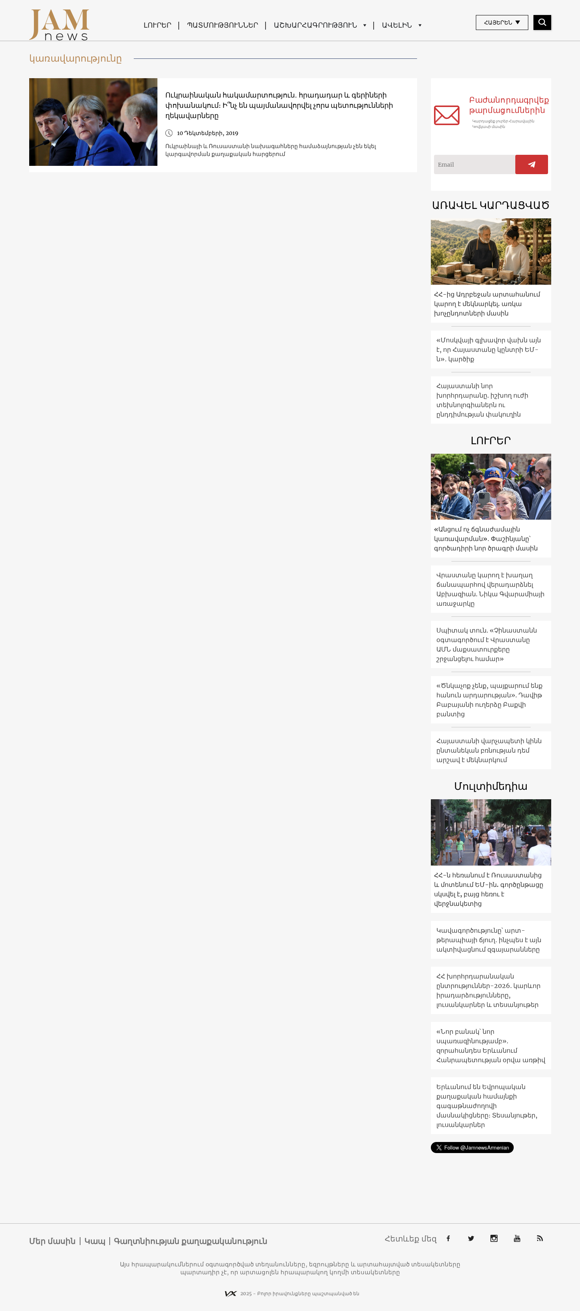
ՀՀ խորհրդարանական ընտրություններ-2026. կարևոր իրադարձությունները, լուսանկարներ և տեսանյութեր (488, 990)
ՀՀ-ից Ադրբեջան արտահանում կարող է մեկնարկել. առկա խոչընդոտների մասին (487, 303)
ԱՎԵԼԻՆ (397, 25)
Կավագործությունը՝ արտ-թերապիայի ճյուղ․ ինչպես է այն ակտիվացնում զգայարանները (488, 939)
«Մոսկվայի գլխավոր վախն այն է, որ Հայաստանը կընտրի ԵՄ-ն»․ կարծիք (488, 349)
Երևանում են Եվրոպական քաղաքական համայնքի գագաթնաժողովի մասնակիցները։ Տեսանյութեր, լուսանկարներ (486, 1106)
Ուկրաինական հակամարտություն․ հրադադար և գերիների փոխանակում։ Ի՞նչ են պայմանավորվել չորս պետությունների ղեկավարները (279, 105)
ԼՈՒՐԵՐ (157, 25)
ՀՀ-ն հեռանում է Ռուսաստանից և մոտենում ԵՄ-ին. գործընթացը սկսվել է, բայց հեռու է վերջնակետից (488, 889)
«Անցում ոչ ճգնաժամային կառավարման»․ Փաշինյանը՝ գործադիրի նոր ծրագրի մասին (486, 538)
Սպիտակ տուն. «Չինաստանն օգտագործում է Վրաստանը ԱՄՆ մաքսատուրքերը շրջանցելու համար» (486, 644)
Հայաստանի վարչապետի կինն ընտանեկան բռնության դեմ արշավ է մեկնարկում (489, 750)
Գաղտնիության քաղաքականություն (191, 1241)
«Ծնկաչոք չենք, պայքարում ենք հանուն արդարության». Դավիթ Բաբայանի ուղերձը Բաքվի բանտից (489, 700)
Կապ (94, 1241)
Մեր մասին (52, 1241)
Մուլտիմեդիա (491, 786)
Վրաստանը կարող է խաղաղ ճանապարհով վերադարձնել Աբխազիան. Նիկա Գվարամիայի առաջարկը (490, 589)
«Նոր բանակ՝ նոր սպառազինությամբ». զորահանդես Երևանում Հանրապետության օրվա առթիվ (490, 1045)
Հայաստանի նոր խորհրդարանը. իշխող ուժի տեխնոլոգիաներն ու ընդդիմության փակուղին (482, 400)
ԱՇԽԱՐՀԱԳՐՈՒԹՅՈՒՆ (315, 25)
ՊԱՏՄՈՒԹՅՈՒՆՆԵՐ (222, 25)
